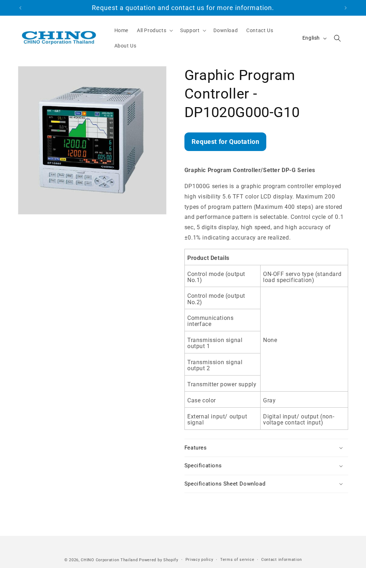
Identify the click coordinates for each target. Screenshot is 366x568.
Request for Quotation (225, 141)
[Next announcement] (345, 8)
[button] (154, 30)
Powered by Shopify (158, 560)
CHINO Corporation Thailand (109, 560)
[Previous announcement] (20, 8)
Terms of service (237, 559)
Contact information (281, 559)
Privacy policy (199, 559)
